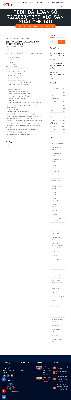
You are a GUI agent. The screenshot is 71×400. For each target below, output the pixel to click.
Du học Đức (53, 101)
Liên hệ (62, 7)
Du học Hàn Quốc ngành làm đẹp (57, 148)
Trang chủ (17, 2)
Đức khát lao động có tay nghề (57, 340)
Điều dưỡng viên (55, 325)
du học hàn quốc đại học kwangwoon (57, 160)
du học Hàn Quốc (60, 143)
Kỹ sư (58, 233)
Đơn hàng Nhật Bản (56, 335)
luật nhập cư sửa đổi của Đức (57, 238)
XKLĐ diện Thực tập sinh (57, 315)
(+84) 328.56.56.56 (61, 367)
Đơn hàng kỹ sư (53, 123)
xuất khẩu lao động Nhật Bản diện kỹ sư (57, 320)
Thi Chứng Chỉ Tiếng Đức (57, 2)
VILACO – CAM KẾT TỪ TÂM (46, 378)
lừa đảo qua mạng (56, 251)
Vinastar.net (11, 397)
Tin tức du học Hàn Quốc (57, 92)
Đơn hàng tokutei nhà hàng (56, 126)
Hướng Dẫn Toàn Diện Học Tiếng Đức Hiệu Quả (57, 219)
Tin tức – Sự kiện (54, 116)
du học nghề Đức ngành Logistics (57, 187)
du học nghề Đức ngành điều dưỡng (57, 205)
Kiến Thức (52, 111)
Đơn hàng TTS (53, 129)
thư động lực (55, 271)
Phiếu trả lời (53, 113)
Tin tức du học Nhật (55, 98)
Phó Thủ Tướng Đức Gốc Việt (57, 266)
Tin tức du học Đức (55, 105)
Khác (8, 145)
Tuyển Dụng (39, 2)
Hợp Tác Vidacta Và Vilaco (57, 229)
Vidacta (53, 292)
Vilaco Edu (54, 300)
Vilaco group (54, 304)
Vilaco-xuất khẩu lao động (58, 296)
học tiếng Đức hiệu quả (57, 225)
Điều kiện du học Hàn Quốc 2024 (58, 330)
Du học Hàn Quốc (54, 88)
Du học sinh (54, 210)
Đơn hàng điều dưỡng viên (56, 132)
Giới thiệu (24, 2)
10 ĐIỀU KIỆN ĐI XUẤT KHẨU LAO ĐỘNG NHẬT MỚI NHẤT (47, 369)
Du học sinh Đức (55, 214)
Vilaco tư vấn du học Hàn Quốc (57, 309)
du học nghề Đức (55, 171)
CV (52, 143)
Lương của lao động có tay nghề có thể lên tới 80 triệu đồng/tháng (57, 245)
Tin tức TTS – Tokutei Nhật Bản (57, 120)
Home (19, 26)
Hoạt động (52, 108)
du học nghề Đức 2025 (57, 176)
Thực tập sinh (55, 276)
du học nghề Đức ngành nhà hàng (57, 193)
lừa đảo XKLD (55, 255)
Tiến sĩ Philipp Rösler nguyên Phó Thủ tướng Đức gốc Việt (57, 282)
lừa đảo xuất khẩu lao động (57, 260)
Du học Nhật (53, 95)
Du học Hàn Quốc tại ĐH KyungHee (57, 154)
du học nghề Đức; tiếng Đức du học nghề (57, 181)
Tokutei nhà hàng (55, 288)
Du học (47, 2)
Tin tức (31, 2)
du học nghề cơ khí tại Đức (57, 166)
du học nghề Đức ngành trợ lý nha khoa (57, 199)
